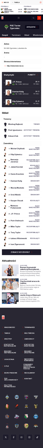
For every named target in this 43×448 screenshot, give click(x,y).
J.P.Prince (17, 82)
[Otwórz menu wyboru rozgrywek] (19, 18)
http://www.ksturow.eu (15, 66)
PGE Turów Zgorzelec (22, 84)
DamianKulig (18, 92)
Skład (26, 35)
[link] (21, 270)
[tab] (5, 2)
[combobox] (32, 27)
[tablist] (21, 2)
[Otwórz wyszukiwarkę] (33, 18)
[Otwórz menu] (39, 18)
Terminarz (16, 35)
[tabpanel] (21, 9)
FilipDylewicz (18, 101)
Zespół (5, 35)
